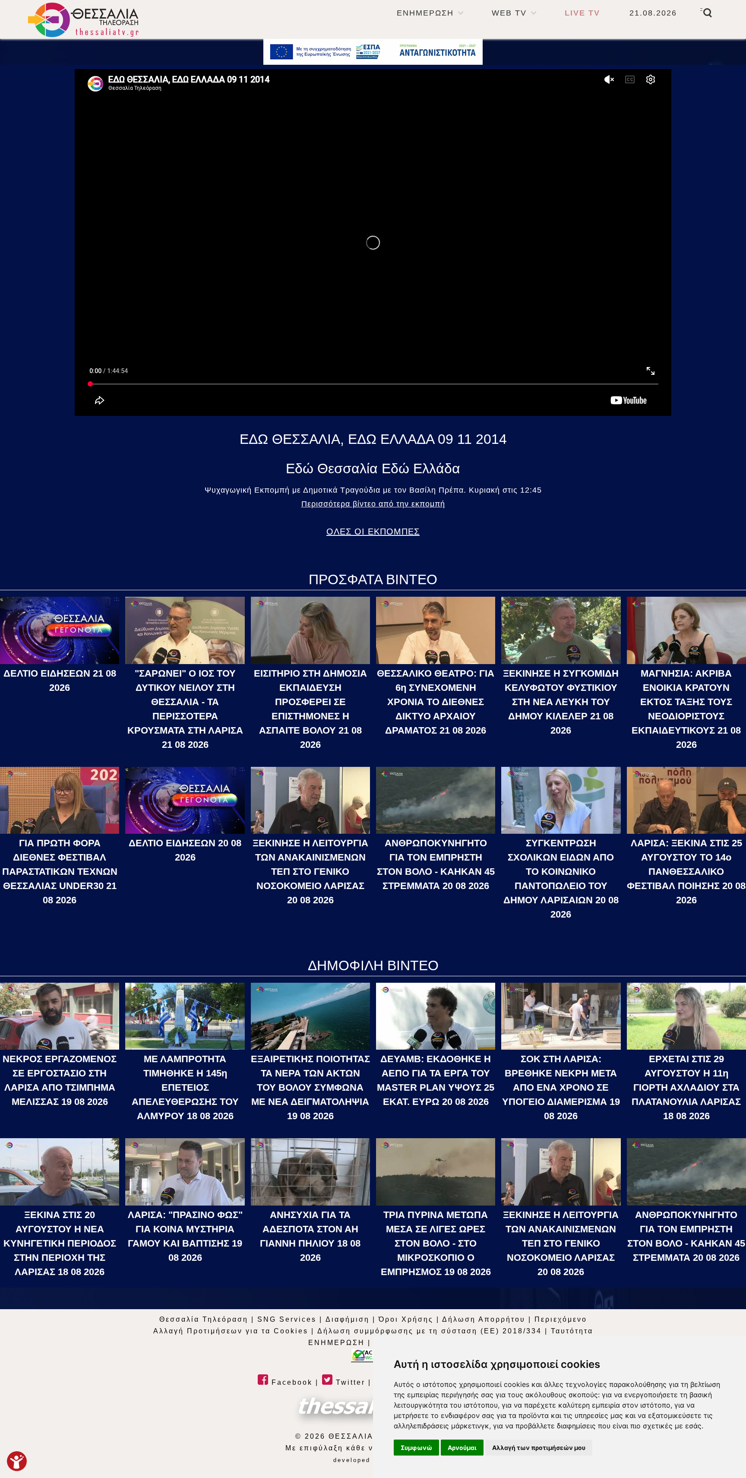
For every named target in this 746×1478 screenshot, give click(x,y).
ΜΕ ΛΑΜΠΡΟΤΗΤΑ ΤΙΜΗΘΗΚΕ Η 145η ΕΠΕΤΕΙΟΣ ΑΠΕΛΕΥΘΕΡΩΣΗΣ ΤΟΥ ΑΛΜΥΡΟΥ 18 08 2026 (185, 1087)
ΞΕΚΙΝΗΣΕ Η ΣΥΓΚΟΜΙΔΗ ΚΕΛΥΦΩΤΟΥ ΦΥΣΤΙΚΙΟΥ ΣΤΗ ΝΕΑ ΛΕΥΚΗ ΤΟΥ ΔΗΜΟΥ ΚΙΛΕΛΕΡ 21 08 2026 (561, 702)
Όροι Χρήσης (406, 1319)
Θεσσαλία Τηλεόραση (203, 1319)
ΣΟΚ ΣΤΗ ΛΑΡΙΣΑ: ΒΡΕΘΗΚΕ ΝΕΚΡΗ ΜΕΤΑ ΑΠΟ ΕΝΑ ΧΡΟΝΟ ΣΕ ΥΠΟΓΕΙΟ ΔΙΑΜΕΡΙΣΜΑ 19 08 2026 (561, 1087)
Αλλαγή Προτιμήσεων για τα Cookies (230, 1331)
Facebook (291, 1382)
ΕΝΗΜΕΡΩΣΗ (425, 13)
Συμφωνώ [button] (416, 1447)
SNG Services (286, 1319)
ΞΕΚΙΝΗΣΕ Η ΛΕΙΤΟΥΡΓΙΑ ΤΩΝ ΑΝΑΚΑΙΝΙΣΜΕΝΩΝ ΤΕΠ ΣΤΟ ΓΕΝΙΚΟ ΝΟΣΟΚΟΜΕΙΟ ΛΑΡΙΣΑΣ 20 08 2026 (310, 871)
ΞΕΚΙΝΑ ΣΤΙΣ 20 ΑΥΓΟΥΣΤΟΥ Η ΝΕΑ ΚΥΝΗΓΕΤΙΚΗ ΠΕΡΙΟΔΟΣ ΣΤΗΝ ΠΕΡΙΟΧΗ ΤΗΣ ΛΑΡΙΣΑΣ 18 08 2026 (59, 1243)
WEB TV (509, 13)
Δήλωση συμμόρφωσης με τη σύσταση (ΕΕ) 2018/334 (429, 1331)
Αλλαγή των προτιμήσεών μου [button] (538, 1447)
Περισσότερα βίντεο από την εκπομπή (373, 504)
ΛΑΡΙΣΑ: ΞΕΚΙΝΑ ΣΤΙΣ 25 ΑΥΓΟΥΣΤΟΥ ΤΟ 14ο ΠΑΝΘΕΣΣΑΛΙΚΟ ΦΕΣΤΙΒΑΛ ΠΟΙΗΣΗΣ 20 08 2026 (686, 871)
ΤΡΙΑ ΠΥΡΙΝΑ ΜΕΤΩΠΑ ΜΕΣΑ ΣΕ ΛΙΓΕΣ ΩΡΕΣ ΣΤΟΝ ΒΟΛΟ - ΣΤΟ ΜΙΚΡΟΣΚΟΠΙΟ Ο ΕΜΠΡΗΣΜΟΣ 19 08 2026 (436, 1243)
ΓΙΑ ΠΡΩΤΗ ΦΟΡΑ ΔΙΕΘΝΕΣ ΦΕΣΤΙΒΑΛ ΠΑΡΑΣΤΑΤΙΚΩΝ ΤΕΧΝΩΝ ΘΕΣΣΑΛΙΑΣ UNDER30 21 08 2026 (59, 871)
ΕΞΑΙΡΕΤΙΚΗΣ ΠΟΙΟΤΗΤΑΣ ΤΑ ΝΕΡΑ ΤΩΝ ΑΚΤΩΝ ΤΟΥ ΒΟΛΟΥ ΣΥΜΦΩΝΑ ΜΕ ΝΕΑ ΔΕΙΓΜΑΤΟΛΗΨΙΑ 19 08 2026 (310, 1087)
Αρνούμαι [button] (462, 1447)
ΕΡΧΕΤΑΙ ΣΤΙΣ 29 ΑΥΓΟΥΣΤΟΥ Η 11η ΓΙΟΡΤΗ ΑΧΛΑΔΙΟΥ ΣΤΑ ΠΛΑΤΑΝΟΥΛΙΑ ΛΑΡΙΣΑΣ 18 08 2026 (686, 1087)
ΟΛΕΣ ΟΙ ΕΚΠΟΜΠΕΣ (373, 531)
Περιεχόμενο (560, 1319)
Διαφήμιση (348, 1319)
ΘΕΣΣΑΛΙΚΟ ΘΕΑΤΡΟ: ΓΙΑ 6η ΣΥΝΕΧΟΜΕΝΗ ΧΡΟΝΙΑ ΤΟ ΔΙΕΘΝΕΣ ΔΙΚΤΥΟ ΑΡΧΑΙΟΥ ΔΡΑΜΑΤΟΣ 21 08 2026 (435, 702)
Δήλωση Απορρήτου (483, 1319)
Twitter (349, 1382)
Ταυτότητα (572, 1331)
